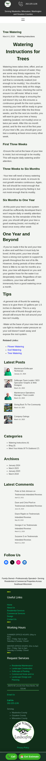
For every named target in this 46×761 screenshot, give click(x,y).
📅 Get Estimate (29, 756)
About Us (11, 608)
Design (10, 616)
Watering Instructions (26, 37)
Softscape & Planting (20, 671)
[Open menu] (23, 19)
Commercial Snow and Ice (23, 674)
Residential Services (15, 611)
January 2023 (14, 471)
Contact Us (11, 619)
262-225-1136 (31, 4)
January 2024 (14, 465)
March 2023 (14, 468)
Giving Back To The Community (27, 405)
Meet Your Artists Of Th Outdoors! (22, 448)
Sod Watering (14, 350)
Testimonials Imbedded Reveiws (28, 495)
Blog (11, 446)
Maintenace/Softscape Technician (23, 369)
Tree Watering (15, 353)
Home (9, 605)
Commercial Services (16, 613)
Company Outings (21, 416)
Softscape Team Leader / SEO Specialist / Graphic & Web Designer (26, 382)
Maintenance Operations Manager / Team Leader (24, 394)
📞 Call (11, 756)
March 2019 (14, 474)
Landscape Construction (22, 668)
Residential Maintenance (22, 666)
